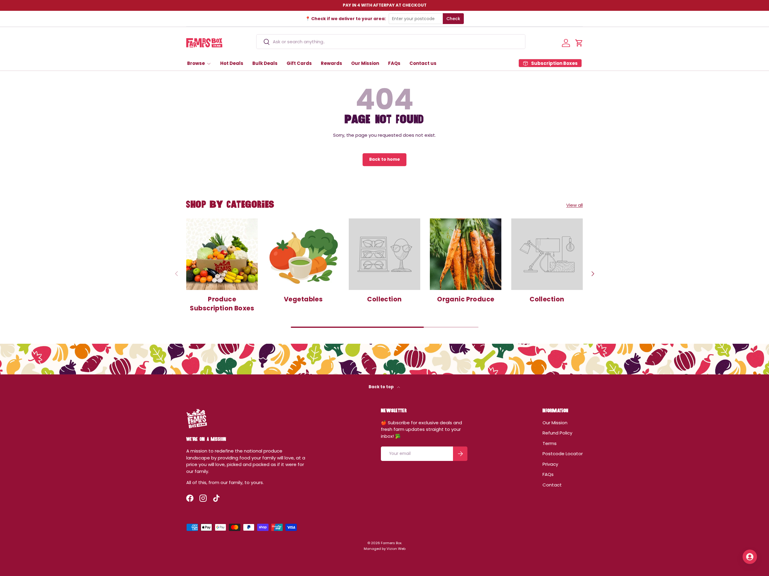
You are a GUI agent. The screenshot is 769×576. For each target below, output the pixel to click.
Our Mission (365, 63)
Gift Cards (299, 63)
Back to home (384, 159)
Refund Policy (557, 433)
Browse (196, 63)
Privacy (550, 464)
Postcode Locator (563, 453)
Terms (550, 443)
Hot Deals (231, 63)
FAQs (394, 63)
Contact (552, 485)
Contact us (422, 63)
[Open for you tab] (750, 557)
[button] (579, 43)
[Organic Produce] (465, 254)
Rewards (331, 63)
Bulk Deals (265, 63)
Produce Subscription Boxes (222, 303)
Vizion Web (396, 548)
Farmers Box (391, 543)
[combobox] (391, 42)
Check (453, 19)
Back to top (382, 387)
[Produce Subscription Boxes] (222, 254)
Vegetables (303, 299)
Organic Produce (465, 299)
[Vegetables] (303, 254)
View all (574, 205)
